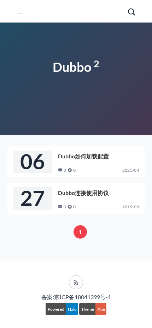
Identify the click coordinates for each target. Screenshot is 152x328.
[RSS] (76, 282)
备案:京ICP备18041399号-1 (76, 297)
